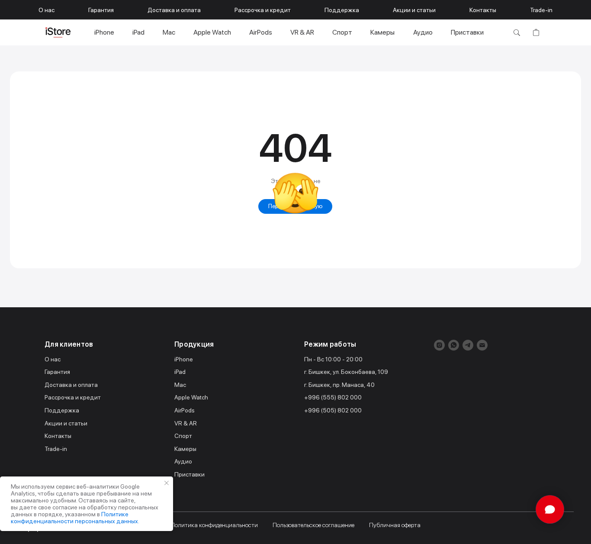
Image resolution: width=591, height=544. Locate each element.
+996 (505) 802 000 (333, 410)
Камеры (382, 32)
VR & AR (302, 32)
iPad (138, 32)
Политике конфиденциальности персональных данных (74, 518)
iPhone (104, 32)
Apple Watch (212, 32)
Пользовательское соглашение (313, 524)
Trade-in (541, 9)
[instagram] (439, 345)
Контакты (482, 9)
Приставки (467, 32)
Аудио (423, 32)
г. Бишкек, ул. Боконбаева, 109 (346, 371)
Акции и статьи (414, 9)
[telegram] (468, 345)
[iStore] (58, 32)
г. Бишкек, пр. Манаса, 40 (339, 384)
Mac (169, 32)
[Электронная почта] (482, 345)
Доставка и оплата (174, 9)
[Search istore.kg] (517, 32)
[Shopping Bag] (536, 32)
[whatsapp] (453, 345)
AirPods (260, 32)
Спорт (342, 32)
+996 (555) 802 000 (333, 397)
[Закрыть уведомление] (166, 483)
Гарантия (101, 9)
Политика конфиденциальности (214, 524)
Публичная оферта (395, 524)
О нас (47, 9)
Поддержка (341, 9)
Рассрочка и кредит (262, 9)
